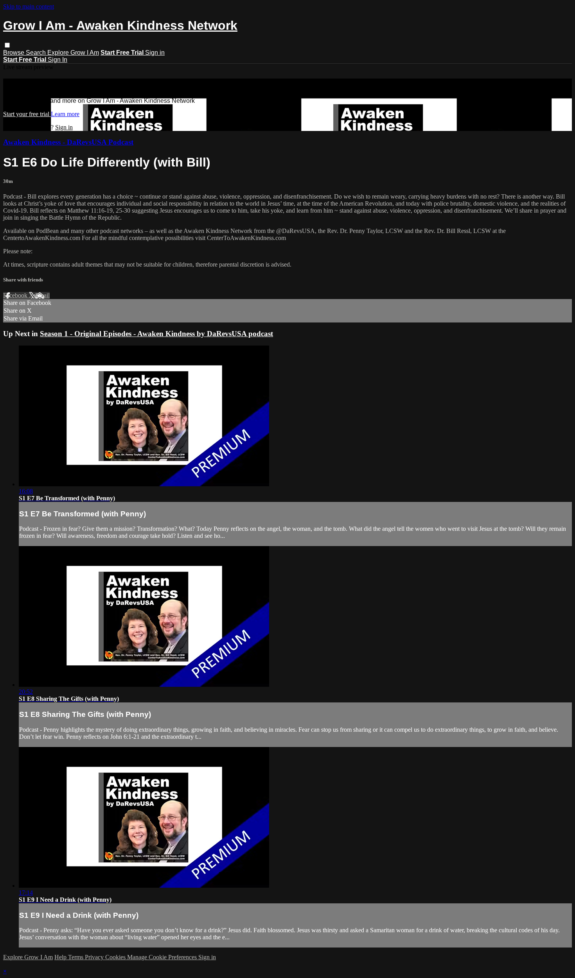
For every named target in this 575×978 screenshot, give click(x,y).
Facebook (16, 295)
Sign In (57, 59)
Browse (14, 52)
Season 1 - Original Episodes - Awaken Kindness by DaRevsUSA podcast (156, 334)
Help (61, 957)
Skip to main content (28, 6)
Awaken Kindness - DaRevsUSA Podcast (68, 142)
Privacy (95, 957)
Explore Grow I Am (73, 52)
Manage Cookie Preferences (162, 957)
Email (42, 295)
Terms (76, 957)
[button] (7, 45)
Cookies (116, 957)
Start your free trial (27, 114)
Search (36, 52)
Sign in (155, 52)
